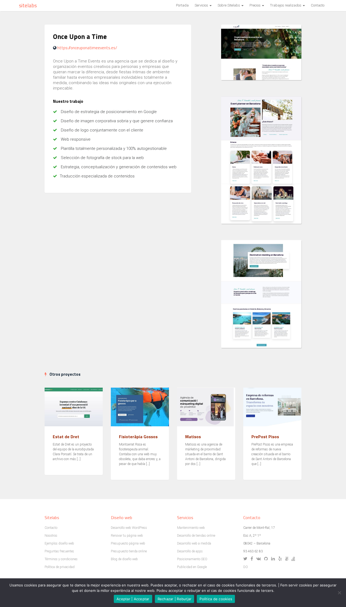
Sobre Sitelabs (229, 5)
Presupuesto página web (128, 543)
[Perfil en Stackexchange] (294, 559)
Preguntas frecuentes (59, 551)
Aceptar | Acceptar (133, 599)
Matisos (193, 436)
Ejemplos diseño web (59, 543)
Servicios (202, 5)
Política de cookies (215, 599)
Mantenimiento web (191, 528)
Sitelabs (28, 5)
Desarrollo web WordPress (129, 528)
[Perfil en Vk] (259, 559)
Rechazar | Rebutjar (175, 599)
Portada (182, 5)
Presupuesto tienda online (129, 551)
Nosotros (51, 535)
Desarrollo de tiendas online (196, 535)
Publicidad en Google (192, 567)
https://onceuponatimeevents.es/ (87, 48)
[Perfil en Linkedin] (274, 559)
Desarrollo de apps (190, 551)
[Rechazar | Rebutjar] (339, 592)
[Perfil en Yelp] (281, 559)
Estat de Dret (66, 436)
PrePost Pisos (265, 436)
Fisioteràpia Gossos (138, 436)
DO (245, 567)
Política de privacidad (60, 567)
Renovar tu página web (127, 535)
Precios (255, 5)
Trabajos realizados (286, 5)
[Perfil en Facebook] (253, 559)
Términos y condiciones (61, 559)
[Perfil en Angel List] (288, 559)
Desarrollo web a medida (194, 543)
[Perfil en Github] (267, 559)
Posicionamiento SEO (192, 559)
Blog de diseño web (124, 559)
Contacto (317, 5)
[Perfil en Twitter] (246, 559)
